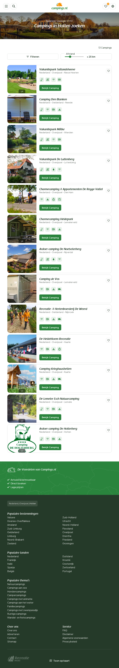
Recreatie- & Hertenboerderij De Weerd (63, 310)
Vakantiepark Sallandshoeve (59, 71)
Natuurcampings (16, 584)
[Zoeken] (14, 6)
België (10, 571)
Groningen (68, 543)
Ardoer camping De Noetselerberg (60, 250)
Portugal (67, 571)
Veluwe (11, 517)
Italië (9, 563)
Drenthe (66, 535)
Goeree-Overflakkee (18, 521)
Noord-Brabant (15, 539)
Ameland (12, 524)
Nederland (50, 21)
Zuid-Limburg (14, 528)
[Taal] (113, 6)
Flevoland (67, 528)
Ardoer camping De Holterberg (58, 430)
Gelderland (13, 532)
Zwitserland (68, 567)
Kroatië (66, 559)
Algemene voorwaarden (75, 637)
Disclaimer (67, 634)
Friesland (67, 539)
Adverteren (13, 634)
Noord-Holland (70, 524)
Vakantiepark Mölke (56, 131)
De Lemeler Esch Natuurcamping (59, 400)
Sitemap (11, 641)
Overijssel (61, 21)
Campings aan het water (20, 602)
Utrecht (66, 521)
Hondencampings (16, 591)
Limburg (11, 535)
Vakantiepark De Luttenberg (57, 161)
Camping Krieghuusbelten (55, 370)
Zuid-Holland (69, 517)
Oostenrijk (68, 563)
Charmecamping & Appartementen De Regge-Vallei (71, 191)
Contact (11, 637)
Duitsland (67, 556)
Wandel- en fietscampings (21, 617)
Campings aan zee (17, 587)
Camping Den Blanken (56, 101)
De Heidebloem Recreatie (55, 340)
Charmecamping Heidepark (58, 221)
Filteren (34, 56)
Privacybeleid (69, 641)
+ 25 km (91, 56)
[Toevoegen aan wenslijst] (108, 71)
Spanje (11, 567)
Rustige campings (16, 613)
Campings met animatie (19, 598)
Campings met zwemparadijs (22, 610)
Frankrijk (11, 559)
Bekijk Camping (50, 87)
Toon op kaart (61, 660)
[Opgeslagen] (106, 6)
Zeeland (11, 543)
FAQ (64, 630)
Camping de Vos (58, 280)
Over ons (12, 630)
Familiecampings (16, 606)
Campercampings (16, 595)
